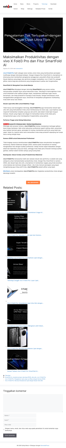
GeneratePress (45, 445)
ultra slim (34, 377)
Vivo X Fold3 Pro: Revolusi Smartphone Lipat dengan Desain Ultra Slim (24, 380)
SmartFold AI (8, 377)
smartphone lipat (17, 377)
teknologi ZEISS (26, 377)
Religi (22, 9)
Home (15, 4)
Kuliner (16, 9)
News (22, 4)
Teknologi (44, 4)
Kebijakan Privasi (40, 9)
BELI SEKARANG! (33, 182)
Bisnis (28, 4)
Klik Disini (6, 171)
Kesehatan (54, 4)
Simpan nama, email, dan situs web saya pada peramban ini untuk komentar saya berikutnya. (31, 429)
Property (35, 4)
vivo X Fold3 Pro (41, 377)
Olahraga (29, 9)
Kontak (50, 9)
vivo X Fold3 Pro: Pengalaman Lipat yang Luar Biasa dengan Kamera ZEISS (25, 379)
